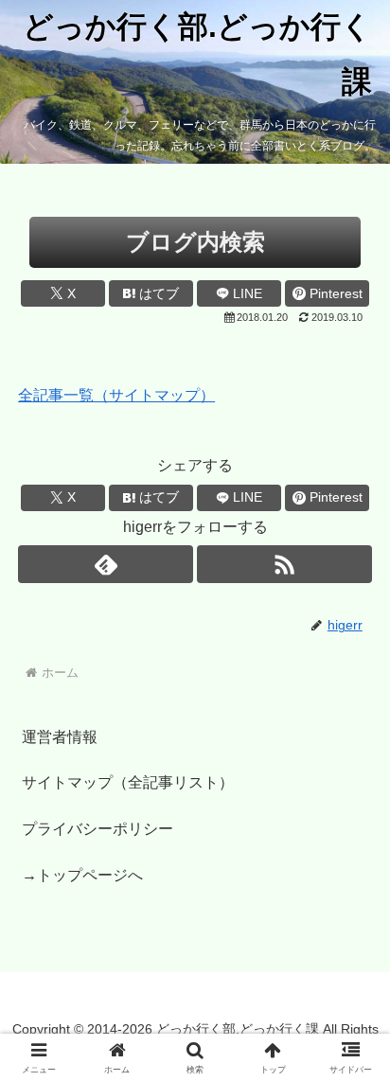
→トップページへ (82, 875)
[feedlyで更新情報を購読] (105, 564)
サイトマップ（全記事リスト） (128, 782)
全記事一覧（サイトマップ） (116, 395)
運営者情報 (60, 737)
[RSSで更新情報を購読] (284, 564)
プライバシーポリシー (97, 829)
